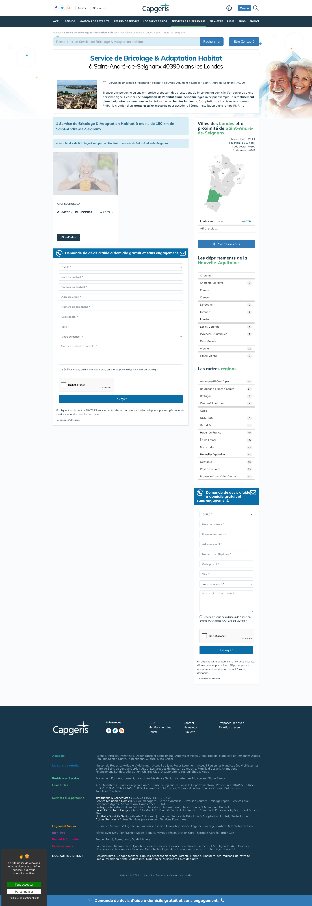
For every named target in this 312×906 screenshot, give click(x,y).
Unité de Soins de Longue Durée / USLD (122, 768)
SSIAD (162, 804)
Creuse (204, 297)
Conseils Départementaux (196, 785)
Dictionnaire (169, 771)
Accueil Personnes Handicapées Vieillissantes (228, 765)
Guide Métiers (141, 839)
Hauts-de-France (225, 432)
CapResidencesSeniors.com (158, 856)
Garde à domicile (170, 801)
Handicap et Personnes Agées (239, 755)
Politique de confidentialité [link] (24, 897)
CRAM (100, 788)
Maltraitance (232, 788)
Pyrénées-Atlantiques (225, 334)
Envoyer (121, 399)
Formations (122, 839)
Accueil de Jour (162, 765)
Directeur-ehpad (190, 856)
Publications (136, 759)
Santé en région (129, 785)
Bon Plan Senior (106, 759)
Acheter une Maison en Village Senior (200, 778)
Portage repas (219, 801)
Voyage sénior (166, 832)
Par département (122, 778)
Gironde (225, 312)
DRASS (238, 785)
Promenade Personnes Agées (218, 810)
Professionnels (62, 846)
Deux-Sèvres (208, 341)
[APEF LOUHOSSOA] (85, 173)
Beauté (150, 832)
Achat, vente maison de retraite (191, 849)
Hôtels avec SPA (107, 832)
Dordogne (225, 304)
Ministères (110, 785)
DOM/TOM (225, 418)
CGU (151, 723)
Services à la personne (188, 21)
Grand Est (225, 425)
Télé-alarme (239, 816)
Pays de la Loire (225, 469)
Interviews (127, 755)
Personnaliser (24, 891)
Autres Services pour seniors (138, 819)
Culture (151, 759)
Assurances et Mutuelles (159, 788)
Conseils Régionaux (165, 785)
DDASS (249, 785)
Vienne (225, 348)
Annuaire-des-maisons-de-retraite (226, 856)
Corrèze (204, 290)
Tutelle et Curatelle (108, 791)
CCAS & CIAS (142, 798)
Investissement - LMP (202, 846)
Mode (140, 832)
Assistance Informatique (164, 807)
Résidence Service (126, 21)
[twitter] (62, 8)
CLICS (138, 788)
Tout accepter (24, 884)
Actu (56, 21)
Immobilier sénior (153, 826)
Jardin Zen (227, 832)
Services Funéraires (173, 819)
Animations (230, 768)
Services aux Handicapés (138, 804)
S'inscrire (244, 8)
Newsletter (99, 8)
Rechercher (212, 41)
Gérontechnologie (157, 849)
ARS (98, 785)
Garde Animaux (142, 816)
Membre (231, 8)
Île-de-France (225, 440)
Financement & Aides (110, 771)
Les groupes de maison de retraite (173, 768)
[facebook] (55, 8)
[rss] (69, 8)
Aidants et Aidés (186, 755)
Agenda (70, 21)
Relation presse (229, 727)
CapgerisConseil (127, 856)
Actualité (58, 755)
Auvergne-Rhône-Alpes (225, 381)
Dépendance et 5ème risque (155, 755)
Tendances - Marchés (128, 849)
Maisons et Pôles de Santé (180, 859)
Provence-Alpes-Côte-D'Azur (225, 476)
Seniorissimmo (105, 856)
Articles (113, 755)
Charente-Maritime (225, 282)
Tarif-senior (153, 859)
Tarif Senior (127, 832)
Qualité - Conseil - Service (150, 846)
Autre (205, 771)
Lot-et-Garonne (225, 326)
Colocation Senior (177, 826)
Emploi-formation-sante (112, 859)
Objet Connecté (224, 849)
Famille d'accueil (209, 768)
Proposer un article (231, 723)
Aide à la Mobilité (144, 810)
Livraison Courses (195, 801)
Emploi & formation (66, 839)
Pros (242, 21)
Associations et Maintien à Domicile (207, 807)
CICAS (168, 798)
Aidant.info (136, 859)
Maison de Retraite (108, 765)
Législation (133, 771)
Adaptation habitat (241, 826)
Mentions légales (159, 727)
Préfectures (223, 785)
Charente (205, 275)
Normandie (225, 447)
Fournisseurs (104, 846)
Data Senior (165, 759)
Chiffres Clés (150, 771)
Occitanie (225, 461)
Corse (203, 410)
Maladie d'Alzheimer (137, 765)
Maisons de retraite (94, 21)
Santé (122, 759)
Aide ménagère (145, 801)
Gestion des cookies (180, 875)
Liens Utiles (60, 784)
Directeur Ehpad (189, 771)
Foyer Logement (185, 765)
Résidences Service (65, 778)
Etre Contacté (244, 41)
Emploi (254, 21)
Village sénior (131, 826)
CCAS (120, 788)
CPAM (110, 788)
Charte (153, 732)
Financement (178, 846)
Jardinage (162, 816)
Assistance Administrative (127, 807)
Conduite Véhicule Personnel (177, 810)
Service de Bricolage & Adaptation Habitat (200, 816)
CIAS (128, 788)
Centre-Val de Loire (225, 403)
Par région (102, 778)
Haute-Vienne (225, 355)
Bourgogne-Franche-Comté (225, 388)
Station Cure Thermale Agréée (198, 832)
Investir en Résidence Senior (155, 778)
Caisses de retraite (190, 788)
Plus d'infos (68, 237)
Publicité (189, 732)
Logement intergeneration (208, 826)
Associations (213, 788)
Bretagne (225, 396)
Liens (230, 21)
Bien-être (216, 21)
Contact (82, 8)
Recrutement (122, 846)
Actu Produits (208, 755)
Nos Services (104, 849)
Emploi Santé (104, 839)
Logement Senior (155, 21)
